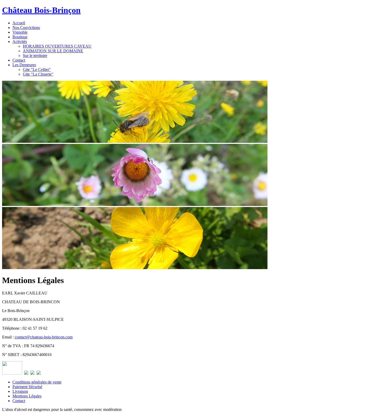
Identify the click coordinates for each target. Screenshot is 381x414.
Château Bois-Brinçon (41, 10)
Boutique (19, 37)
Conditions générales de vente (36, 382)
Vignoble (19, 32)
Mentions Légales (26, 396)
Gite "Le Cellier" (37, 69)
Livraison (20, 391)
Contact (18, 60)
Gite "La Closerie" (38, 74)
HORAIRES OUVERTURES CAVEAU (57, 46)
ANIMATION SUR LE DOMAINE (53, 51)
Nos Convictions (26, 27)
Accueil (18, 23)
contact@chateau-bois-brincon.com (44, 337)
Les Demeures (24, 65)
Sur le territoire (35, 55)
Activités (19, 41)
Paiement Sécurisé (27, 387)
